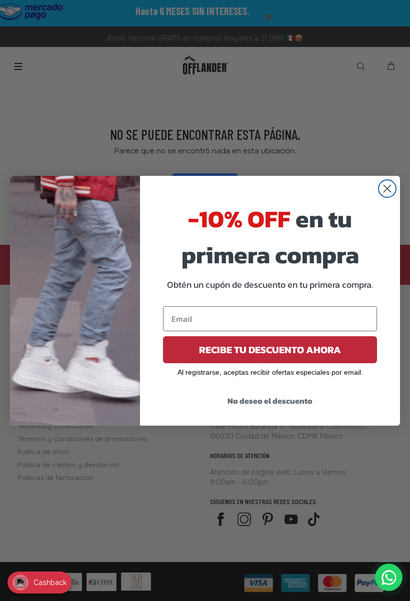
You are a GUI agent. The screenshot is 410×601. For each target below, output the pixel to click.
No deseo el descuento (270, 401)
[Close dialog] (387, 188)
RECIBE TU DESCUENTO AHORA (270, 349)
